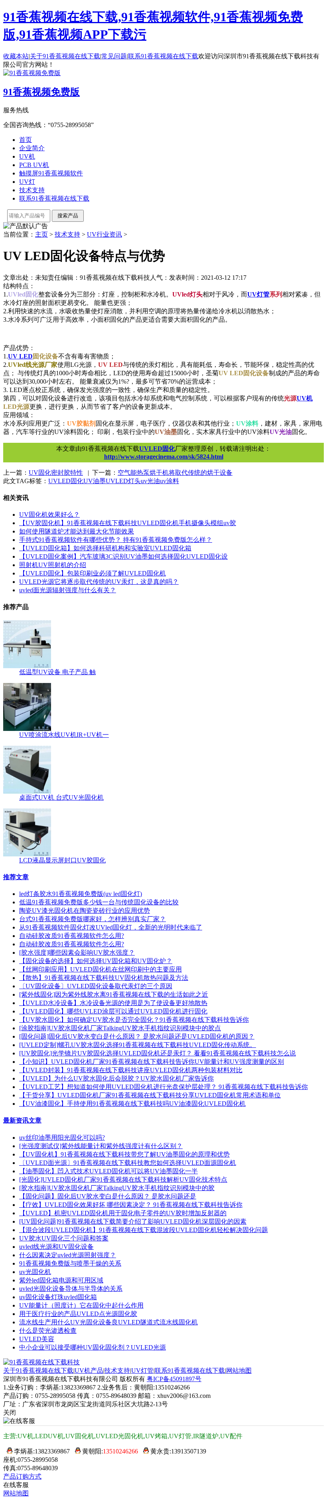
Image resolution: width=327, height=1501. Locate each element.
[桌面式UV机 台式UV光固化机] (27, 791)
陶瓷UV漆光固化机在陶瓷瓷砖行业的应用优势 (84, 910)
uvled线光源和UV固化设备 (56, 1246)
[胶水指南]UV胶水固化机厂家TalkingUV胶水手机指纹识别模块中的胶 (117, 1187)
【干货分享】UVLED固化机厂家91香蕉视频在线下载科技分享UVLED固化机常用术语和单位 (150, 1095)
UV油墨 (94, 481)
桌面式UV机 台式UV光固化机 (61, 797)
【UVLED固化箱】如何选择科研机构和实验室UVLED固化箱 (105, 548)
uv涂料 (169, 481)
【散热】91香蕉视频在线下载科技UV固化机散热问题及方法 (103, 977)
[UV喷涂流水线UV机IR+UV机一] (27, 728)
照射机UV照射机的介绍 (52, 564)
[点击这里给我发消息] (7, 1451)
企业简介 (32, 148)
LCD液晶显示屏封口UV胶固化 (62, 860)
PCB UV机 (34, 164)
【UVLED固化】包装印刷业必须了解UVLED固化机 (92, 573)
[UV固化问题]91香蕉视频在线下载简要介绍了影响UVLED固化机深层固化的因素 (132, 1221)
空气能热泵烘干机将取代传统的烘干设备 (175, 472)
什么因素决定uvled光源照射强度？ (67, 1255)
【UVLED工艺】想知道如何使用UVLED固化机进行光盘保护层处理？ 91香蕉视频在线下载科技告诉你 (163, 1086)
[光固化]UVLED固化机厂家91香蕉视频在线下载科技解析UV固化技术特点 (123, 1179)
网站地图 (239, 1370)
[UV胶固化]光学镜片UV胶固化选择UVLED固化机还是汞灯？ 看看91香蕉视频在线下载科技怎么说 (157, 1053)
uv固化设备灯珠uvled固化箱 (58, 1297)
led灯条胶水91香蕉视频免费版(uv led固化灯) (80, 893)
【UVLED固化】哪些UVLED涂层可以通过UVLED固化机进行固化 (113, 1011)
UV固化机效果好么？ (49, 514)
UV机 (27, 156)
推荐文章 (16, 877)
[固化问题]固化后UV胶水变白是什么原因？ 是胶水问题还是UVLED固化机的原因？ (136, 1036)
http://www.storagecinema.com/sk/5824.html (163, 456)
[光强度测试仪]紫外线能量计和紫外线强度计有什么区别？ (101, 1146)
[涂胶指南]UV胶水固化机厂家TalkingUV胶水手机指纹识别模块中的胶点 (120, 1028)
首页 (25, 139)
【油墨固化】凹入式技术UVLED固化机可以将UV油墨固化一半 (108, 1171)
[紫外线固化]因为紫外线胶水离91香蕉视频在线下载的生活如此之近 (113, 994)
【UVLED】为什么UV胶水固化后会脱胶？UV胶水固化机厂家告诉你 (116, 1078)
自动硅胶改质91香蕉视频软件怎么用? (71, 935)
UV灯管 (142, 1370)
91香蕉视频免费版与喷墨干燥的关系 (70, 1263)
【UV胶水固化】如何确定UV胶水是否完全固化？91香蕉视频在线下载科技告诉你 (134, 1019)
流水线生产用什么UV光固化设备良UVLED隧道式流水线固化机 (108, 1322)
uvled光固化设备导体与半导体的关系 (70, 1288)
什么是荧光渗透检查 (48, 1330)
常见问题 (114, 56)
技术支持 (32, 190)
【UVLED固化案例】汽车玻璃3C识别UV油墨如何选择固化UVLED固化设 (123, 556)
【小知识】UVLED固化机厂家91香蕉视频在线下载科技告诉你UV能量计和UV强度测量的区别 (151, 1061)
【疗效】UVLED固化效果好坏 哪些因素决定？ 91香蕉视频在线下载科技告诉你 (130, 1204)
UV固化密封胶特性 (56, 472)
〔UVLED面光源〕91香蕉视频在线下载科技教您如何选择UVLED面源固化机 (127, 1162)
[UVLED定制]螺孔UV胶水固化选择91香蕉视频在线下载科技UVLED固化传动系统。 (137, 1044)
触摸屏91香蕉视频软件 (51, 173)
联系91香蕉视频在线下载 (163, 56)
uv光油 (150, 481)
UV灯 (27, 181)
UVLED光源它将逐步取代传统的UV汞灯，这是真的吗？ (99, 581)
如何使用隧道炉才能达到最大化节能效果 (76, 531)
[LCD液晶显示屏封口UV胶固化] (27, 854)
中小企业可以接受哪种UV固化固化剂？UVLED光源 (92, 1347)
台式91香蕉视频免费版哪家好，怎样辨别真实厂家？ (92, 919)
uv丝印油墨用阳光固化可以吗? (62, 1137)
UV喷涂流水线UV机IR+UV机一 (64, 734)
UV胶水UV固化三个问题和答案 (63, 1238)
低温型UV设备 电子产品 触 (57, 672)
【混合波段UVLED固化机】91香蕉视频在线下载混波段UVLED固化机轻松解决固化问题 (143, 1229)
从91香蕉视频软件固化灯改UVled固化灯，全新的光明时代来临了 (110, 927)
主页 (41, 234)
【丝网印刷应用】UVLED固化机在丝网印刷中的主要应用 (100, 969)
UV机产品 (89, 1370)
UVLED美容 (36, 1339)
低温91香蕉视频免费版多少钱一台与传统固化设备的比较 (99, 902)
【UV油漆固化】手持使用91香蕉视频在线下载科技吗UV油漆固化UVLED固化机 (132, 1103)
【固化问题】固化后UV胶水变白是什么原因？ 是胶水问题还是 (107, 1196)
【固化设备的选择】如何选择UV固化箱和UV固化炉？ (95, 961)
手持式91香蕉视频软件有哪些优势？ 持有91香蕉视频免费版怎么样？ (115, 539)
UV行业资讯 (104, 234)
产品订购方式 (22, 1476)
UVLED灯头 (123, 481)
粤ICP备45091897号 (174, 1379)
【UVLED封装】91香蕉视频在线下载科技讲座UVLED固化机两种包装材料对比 (130, 1070)
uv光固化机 (35, 1271)
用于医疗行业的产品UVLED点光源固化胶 (78, 1313)
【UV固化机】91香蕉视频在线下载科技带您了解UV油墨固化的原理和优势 (124, 1154)
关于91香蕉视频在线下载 (65, 56)
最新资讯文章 (22, 1120)
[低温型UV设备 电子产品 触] (27, 666)
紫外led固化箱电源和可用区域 (61, 1280)
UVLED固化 (157, 448)
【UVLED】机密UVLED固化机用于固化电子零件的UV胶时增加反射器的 (123, 1213)
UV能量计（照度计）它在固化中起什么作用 (81, 1305)
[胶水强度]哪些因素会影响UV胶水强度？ (77, 952)
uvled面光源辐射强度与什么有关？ (67, 590)
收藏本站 (16, 56)
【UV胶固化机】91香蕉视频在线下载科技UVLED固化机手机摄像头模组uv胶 (127, 523)
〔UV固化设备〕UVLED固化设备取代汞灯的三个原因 (95, 986)
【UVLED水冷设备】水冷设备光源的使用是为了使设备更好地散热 (113, 1002)
